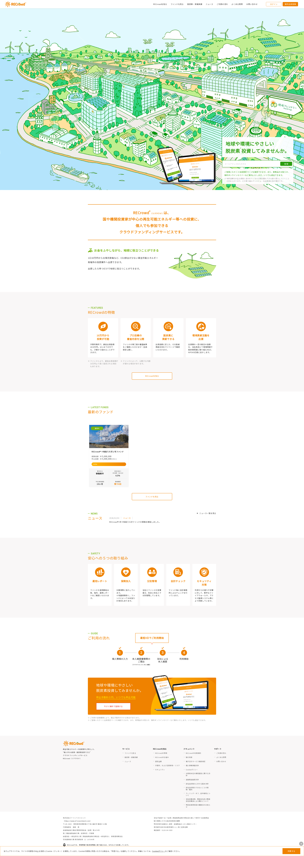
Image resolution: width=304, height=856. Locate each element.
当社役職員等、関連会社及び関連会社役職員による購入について (198, 800)
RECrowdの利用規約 (193, 753)
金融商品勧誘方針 (192, 780)
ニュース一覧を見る (207, 513)
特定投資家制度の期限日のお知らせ (198, 806)
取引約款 (189, 757)
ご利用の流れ (221, 753)
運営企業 (158, 762)
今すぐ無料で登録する (113, 706)
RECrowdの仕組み (162, 757)
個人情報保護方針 (192, 766)
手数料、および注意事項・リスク (167, 766)
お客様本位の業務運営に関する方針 (198, 775)
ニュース (128, 762)
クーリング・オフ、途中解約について (198, 794)
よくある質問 (221, 757)
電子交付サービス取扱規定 (195, 762)
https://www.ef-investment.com (77, 821)
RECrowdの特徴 (161, 753)
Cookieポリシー (158, 851)
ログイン (274, 4)
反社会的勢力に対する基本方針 (197, 784)
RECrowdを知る (152, 376)
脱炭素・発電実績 (194, 4)
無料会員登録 (290, 4)
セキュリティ (160, 770)
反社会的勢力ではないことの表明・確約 (197, 789)
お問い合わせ (252, 4)
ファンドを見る (177, 4)
